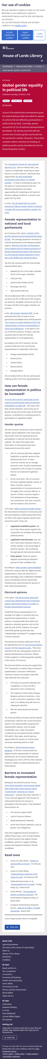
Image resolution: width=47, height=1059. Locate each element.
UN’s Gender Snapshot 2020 (21, 313)
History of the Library (11, 954)
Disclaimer (6, 957)
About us (6, 951)
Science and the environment (14, 990)
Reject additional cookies (25, 35)
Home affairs (7, 984)
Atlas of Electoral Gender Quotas (28, 509)
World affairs (7, 993)
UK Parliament (8, 66)
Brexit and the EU (9, 968)
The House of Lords (10, 987)
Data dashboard (8, 1013)
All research (7, 1020)
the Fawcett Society (23, 648)
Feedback (6, 960)
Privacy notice (8, 1054)
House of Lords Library (22, 55)
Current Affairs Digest (11, 1017)
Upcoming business (10, 945)
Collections (7, 1004)
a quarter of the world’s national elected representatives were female (23, 236)
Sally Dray (8, 105)
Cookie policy (20, 1054)
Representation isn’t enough (22, 884)
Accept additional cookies (9, 35)
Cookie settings (39, 35)
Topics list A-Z (7, 996)
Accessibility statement (11, 1057)
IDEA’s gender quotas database (28, 567)
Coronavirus (7, 974)
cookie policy (21, 25)
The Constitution (9, 971)
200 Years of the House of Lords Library (18, 948)
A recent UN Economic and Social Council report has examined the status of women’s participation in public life (22, 403)
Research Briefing (9, 1007)
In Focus (39, 66)
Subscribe (11, 1038)
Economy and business (11, 977)
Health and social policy (12, 981)
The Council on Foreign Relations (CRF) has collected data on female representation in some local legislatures (22, 325)
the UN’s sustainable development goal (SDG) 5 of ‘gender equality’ (20, 180)
